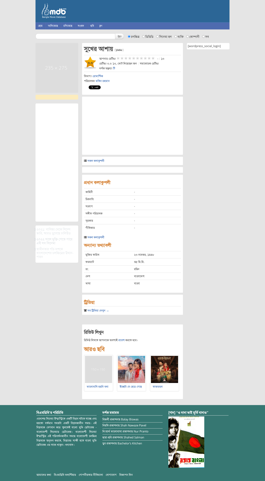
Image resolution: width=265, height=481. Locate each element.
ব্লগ (100, 26)
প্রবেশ (121, 340)
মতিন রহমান (103, 81)
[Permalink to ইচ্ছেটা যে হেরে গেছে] (131, 369)
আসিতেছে (53, 26)
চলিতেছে (67, 26)
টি (114, 68)
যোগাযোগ (111, 475)
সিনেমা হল (165, 37)
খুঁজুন (119, 36)
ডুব (104, 443)
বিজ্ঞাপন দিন (126, 475)
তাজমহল (158, 386)
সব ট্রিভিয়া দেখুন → (98, 310)
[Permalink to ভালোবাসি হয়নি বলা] (98, 369)
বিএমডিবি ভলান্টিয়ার (65, 475)
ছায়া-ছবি (107, 437)
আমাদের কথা (43, 475)
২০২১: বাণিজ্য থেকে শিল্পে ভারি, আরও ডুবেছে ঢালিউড (53, 231)
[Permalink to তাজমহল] (164, 369)
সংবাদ (81, 26)
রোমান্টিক (98, 76)
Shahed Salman (134, 437)
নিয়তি (105, 425)
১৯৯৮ (119, 50)
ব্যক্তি (181, 37)
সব (207, 37)
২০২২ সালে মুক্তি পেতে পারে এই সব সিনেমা (54, 241)
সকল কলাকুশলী (95, 161)
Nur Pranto (141, 431)
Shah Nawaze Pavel (133, 425)
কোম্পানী (194, 37)
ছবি (92, 26)
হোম (40, 26)
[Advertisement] (56, 162)
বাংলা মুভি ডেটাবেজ (70, 11)
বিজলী (105, 419)
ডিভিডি (149, 37)
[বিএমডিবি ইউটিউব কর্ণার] (186, 442)
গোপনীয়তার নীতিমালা (91, 475)
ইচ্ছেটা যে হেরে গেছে (131, 386)
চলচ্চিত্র (135, 37)
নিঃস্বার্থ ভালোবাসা (112, 431)
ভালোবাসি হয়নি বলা (97, 386)
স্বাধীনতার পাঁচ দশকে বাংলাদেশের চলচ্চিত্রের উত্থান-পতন (55, 253)
